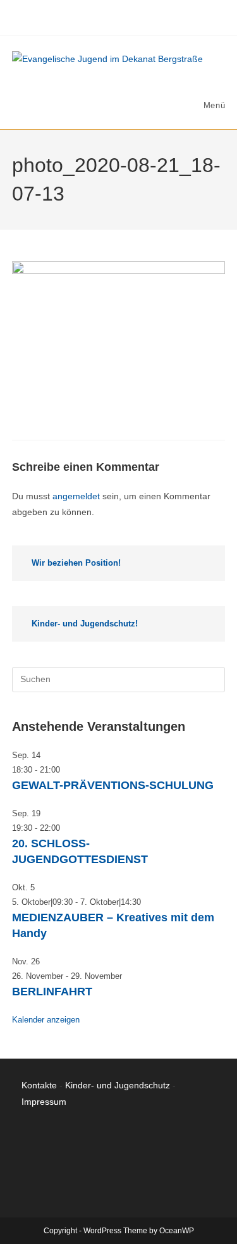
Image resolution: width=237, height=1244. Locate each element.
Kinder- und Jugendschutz (117, 1085)
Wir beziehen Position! (76, 563)
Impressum (43, 1102)
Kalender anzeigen (46, 1019)
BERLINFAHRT (52, 991)
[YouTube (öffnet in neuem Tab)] (128, 15)
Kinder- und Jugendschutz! (85, 623)
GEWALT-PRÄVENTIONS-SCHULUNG (113, 785)
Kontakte (39, 1085)
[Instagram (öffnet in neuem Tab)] (112, 15)
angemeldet (76, 496)
